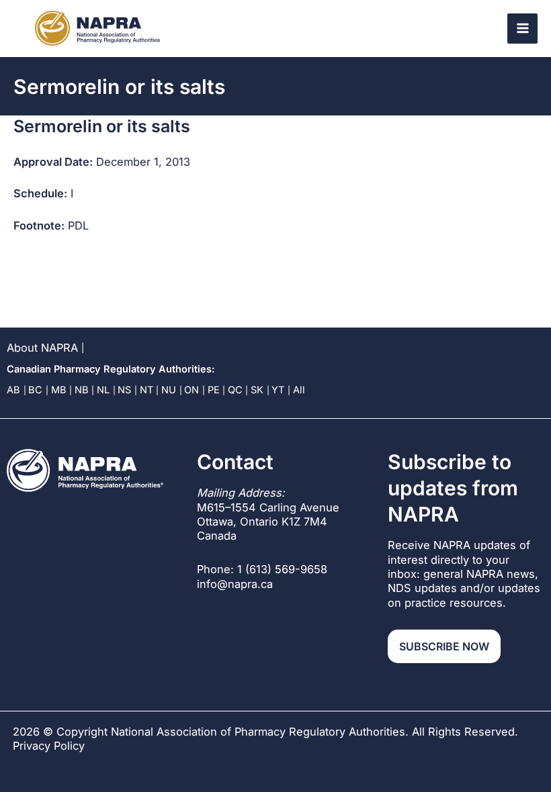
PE (214, 390)
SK (257, 390)
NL (103, 390)
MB (59, 390)
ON (191, 390)
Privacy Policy (49, 745)
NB (82, 390)
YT (277, 390)
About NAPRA (42, 347)
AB (13, 390)
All (299, 390)
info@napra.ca (235, 584)
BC (35, 390)
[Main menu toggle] (522, 28)
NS (124, 390)
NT (146, 390)
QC (235, 390)
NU (168, 390)
